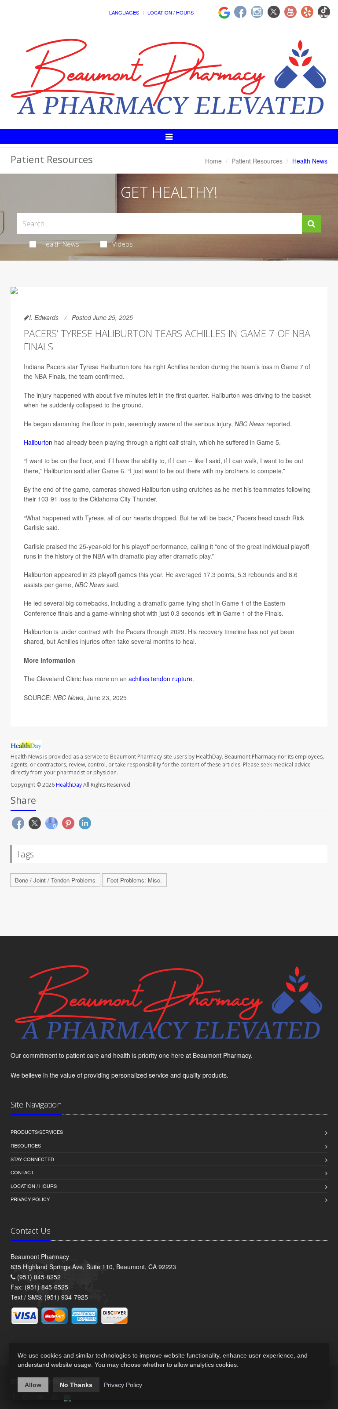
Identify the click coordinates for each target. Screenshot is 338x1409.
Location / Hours (170, 12)
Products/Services (37, 1131)
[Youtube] (290, 12)
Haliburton (38, 442)
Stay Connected (32, 1158)
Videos (122, 244)
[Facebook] (240, 12)
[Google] (223, 11)
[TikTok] (324, 12)
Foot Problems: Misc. (134, 880)
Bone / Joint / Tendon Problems (55, 880)
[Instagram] (257, 12)
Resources (26, 1145)
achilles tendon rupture (160, 678)
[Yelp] (307, 12)
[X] (274, 12)
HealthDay (69, 784)
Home (213, 160)
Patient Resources (257, 160)
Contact (22, 1172)
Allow (33, 1384)
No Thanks (76, 1384)
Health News (60, 244)
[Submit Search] (311, 223)
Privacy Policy (30, 1198)
